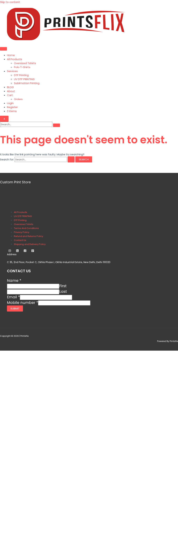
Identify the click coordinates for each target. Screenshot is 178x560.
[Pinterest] (32, 251)
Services (12, 71)
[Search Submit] (71, 159)
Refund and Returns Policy (28, 236)
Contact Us (20, 240)
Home (11, 55)
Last (63, 291)
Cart (10, 95)
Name (14, 280)
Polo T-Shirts (22, 67)
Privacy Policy (21, 232)
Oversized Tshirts (25, 63)
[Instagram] (10, 251)
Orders (18, 99)
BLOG (10, 87)
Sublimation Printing (26, 83)
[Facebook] (25, 251)
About (11, 91)
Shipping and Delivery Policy (30, 244)
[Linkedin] (17, 251)
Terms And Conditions (26, 228)
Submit (14, 308)
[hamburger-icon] (3, 49)
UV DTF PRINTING (24, 79)
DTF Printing (21, 75)
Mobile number (22, 302)
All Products (14, 59)
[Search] (56, 125)
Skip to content (10, 2)
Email (13, 297)
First (63, 285)
